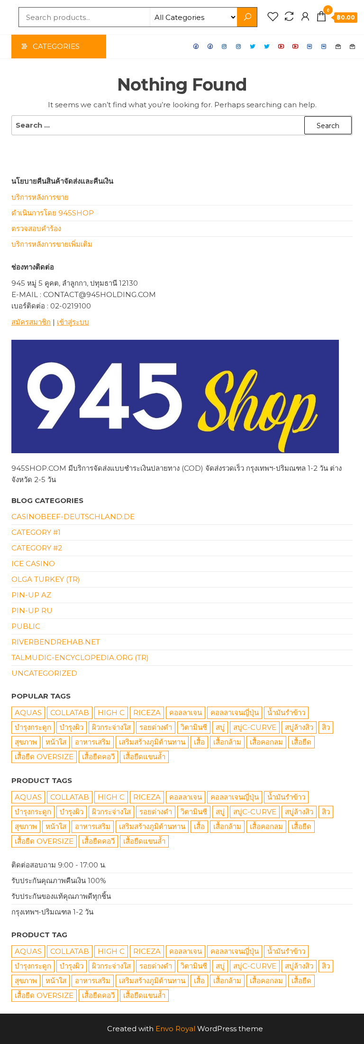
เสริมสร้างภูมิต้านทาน (152, 741)
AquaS (28, 712)
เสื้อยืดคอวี (98, 756)
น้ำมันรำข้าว (286, 712)
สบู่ (220, 727)
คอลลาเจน (185, 712)
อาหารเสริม (92, 741)
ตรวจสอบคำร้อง (36, 228)
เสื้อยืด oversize (44, 756)
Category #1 (36, 532)
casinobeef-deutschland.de (73, 516)
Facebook (196, 46)
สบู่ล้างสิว (299, 727)
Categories (56, 46)
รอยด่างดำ (155, 727)
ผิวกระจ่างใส (111, 727)
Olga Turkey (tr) (45, 579)
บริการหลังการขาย (40, 197)
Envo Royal (175, 1028)
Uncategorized (44, 673)
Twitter (253, 46)
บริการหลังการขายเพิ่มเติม (51, 244)
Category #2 (36, 547)
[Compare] (289, 16)
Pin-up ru (32, 610)
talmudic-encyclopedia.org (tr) (80, 657)
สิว (326, 727)
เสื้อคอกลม (266, 741)
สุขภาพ (26, 741)
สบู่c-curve (254, 727)
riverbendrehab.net (55, 641)
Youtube (281, 46)
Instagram (225, 46)
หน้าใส (56, 741)
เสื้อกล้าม (227, 741)
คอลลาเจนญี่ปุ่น (234, 712)
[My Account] (305, 16)
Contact (338, 46)
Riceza (147, 712)
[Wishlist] (273, 16)
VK (310, 46)
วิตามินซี (194, 727)
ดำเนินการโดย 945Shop (52, 212)
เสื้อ (199, 741)
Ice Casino (33, 563)
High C (111, 712)
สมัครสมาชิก (31, 321)
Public (25, 626)
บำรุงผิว (71, 727)
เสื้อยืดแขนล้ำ (144, 756)
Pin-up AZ (31, 594)
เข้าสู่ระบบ (73, 321)
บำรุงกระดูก (33, 727)
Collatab (69, 712)
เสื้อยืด (301, 741)
